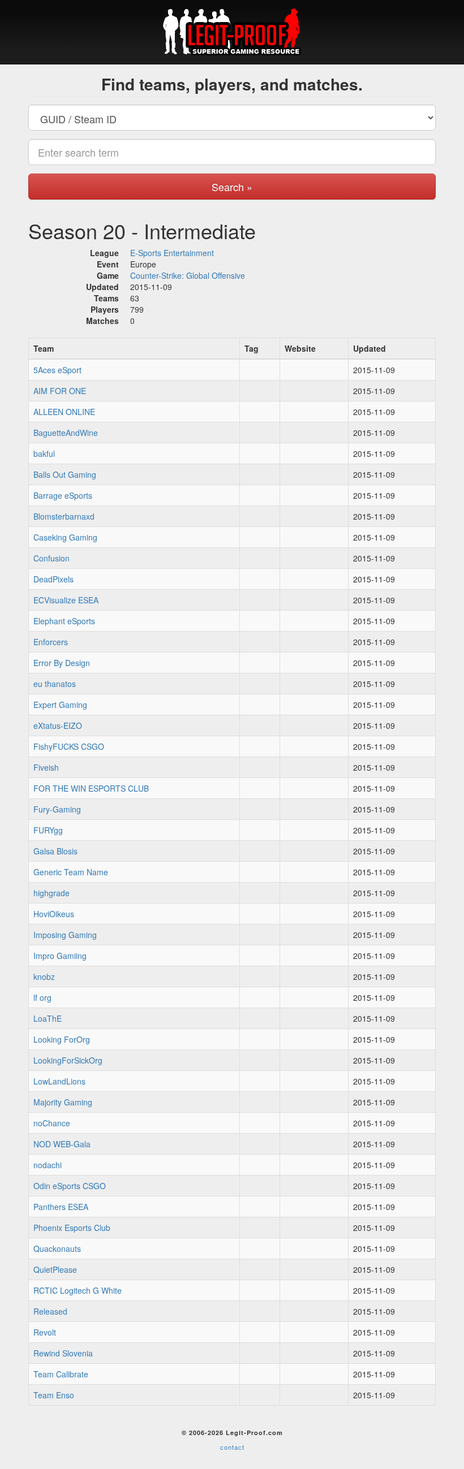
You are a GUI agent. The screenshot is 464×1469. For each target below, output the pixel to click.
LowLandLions (59, 1081)
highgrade (51, 892)
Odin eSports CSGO (69, 1185)
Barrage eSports (62, 495)
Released (50, 1311)
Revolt (44, 1332)
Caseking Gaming (65, 537)
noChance (51, 1123)
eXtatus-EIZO (57, 725)
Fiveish (46, 767)
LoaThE (47, 1018)
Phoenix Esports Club (71, 1227)
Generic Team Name (70, 872)
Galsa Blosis (55, 851)
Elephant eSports (64, 621)
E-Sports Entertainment (172, 252)
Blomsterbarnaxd (63, 516)
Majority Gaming (62, 1102)
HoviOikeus (53, 913)
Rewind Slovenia (63, 1353)
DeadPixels (53, 579)
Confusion (51, 558)
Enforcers (50, 641)
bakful (44, 453)
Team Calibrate (60, 1374)
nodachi (47, 1164)
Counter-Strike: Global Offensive (187, 275)
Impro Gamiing (60, 955)
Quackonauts (57, 1248)
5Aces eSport (57, 369)
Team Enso (53, 1395)
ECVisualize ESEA (65, 600)
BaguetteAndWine (65, 432)
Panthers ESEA (60, 1206)
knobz (44, 976)
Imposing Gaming (65, 934)
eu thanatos (54, 683)
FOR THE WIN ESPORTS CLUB (91, 788)
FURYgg (48, 830)
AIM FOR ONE (59, 390)
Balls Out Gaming (64, 474)
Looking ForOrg (61, 1039)
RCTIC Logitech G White (77, 1290)
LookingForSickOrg (67, 1060)
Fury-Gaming (57, 809)
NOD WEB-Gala (62, 1144)
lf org (42, 997)
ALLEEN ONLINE (64, 411)
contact (232, 1446)
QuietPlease (55, 1269)
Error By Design (61, 662)
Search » (232, 186)
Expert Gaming (60, 704)
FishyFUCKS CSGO (68, 746)
